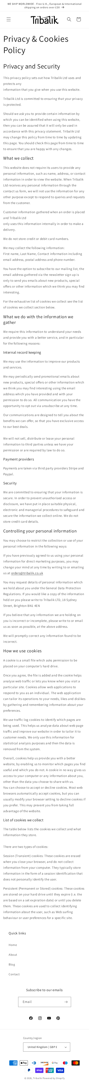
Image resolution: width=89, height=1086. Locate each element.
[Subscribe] (66, 1002)
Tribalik (37, 1078)
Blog (12, 964)
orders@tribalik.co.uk (27, 573)
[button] (8, 19)
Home (13, 945)
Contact (14, 974)
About (13, 955)
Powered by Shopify (54, 1078)
